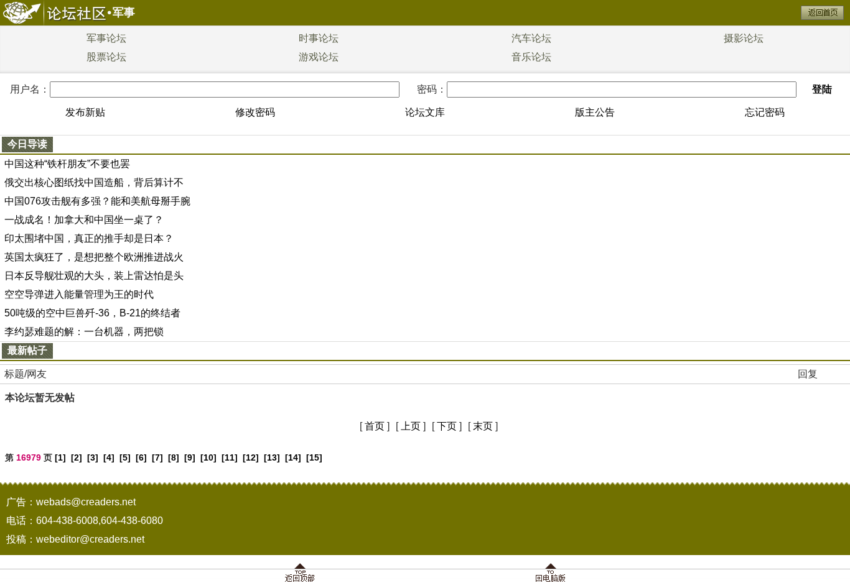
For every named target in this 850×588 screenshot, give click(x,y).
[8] (173, 457)
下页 (447, 426)
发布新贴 (85, 112)
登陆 (822, 89)
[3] (92, 457)
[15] (314, 457)
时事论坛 (319, 38)
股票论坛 (106, 57)
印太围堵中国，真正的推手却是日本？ (89, 238)
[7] (157, 457)
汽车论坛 (531, 38)
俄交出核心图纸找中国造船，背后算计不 (94, 182)
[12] (251, 457)
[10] (208, 457)
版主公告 (595, 112)
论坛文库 (425, 112)
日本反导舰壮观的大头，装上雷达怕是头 (94, 275)
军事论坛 (106, 38)
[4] (108, 457)
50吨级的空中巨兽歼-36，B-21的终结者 (92, 313)
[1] (60, 457)
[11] (230, 457)
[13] (272, 457)
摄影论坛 (744, 38)
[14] (293, 457)
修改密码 (255, 112)
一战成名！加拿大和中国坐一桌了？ (84, 219)
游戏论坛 (319, 57)
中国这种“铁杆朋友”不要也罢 (67, 163)
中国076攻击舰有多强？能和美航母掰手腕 (97, 201)
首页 (375, 426)
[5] (125, 457)
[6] (141, 457)
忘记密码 (765, 112)
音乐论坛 (531, 57)
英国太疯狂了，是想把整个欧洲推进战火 (94, 257)
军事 (124, 12)
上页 (411, 426)
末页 (483, 426)
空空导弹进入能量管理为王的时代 (79, 294)
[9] (189, 457)
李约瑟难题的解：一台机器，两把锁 (84, 331)
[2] (76, 457)
